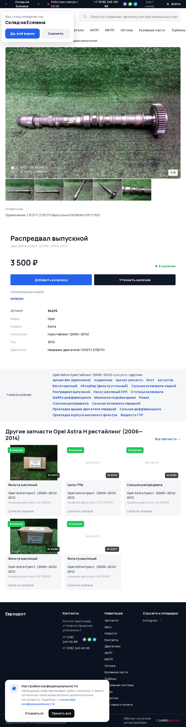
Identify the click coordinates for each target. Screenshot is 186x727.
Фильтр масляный (22, 485)
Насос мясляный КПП (110, 392)
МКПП (109, 30)
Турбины (110, 679)
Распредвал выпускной (71, 392)
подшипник (103, 380)
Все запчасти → (168, 439)
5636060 (17, 299)
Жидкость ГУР (131, 415)
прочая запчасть (129, 380)
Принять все (61, 713)
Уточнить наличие (134, 280)
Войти (176, 4)
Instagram (150, 620)
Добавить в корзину (51, 280)
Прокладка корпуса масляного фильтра (85, 415)
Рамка (144, 397)
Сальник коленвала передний (116, 403)
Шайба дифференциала (72, 397)
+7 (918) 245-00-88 (70, 639)
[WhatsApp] (130, 4)
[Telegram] (135, 4)
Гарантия (111, 698)
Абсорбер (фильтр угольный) (104, 386)
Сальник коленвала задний (153, 386)
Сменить (56, 33)
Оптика (127, 30)
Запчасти (112, 620)
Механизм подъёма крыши (115, 397)
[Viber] (125, 4)
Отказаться (34, 713)
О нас (109, 692)
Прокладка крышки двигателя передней (84, 409)
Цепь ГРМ (75, 485)
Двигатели (75, 30)
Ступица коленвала (147, 392)
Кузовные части (152, 30)
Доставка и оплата (119, 704)
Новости (111, 633)
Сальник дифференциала (140, 409)
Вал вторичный (65, 386)
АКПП (94, 30)
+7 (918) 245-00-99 (76, 648)
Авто (108, 627)
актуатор (165, 380)
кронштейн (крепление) (72, 380)
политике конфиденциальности (48, 702)
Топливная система (119, 685)
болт (150, 380)
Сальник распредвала (71, 403)
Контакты (111, 640)
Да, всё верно (22, 33)
